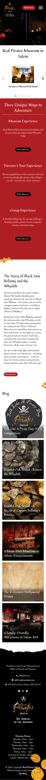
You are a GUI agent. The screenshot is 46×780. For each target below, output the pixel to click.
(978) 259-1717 (24, 676)
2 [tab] (20, 96)
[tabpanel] (23, 78)
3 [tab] (23, 96)
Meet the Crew (11, 374)
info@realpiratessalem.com (24, 680)
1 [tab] (16, 96)
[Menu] (41, 8)
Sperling (23, 774)
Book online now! (23, 149)
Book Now (28, 8)
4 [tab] (26, 96)
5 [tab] (30, 96)
